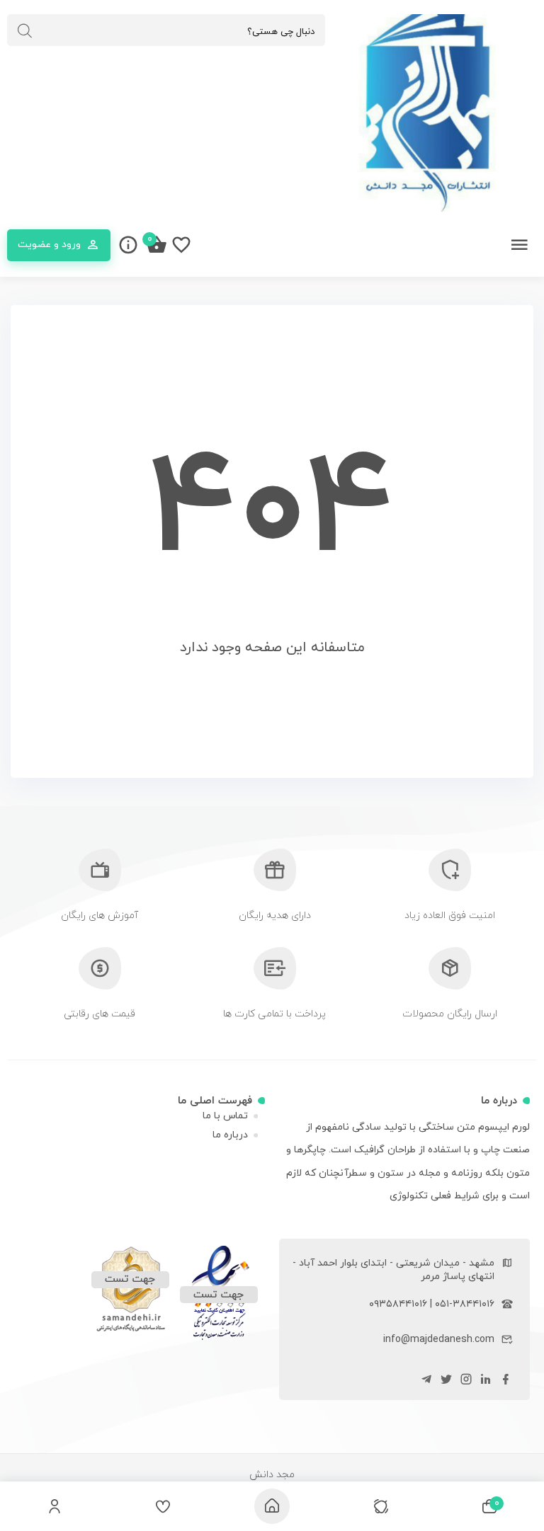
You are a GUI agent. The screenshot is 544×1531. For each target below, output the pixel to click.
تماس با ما (225, 1116)
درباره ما (230, 1135)
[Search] (24, 31)
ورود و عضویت (49, 244)
